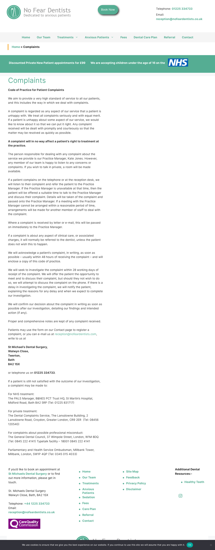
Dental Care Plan (145, 37)
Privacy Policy (136, 483)
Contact (187, 37)
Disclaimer (133, 489)
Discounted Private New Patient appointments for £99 (47, 63)
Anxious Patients (97, 37)
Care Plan (89, 509)
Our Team (43, 37)
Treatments (65, 37)
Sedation (88, 497)
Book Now (108, 9)
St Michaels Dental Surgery (27, 473)
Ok (189, 544)
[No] (210, 545)
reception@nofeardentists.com (75, 334)
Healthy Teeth (194, 482)
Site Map (132, 471)
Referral (169, 37)
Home (26, 37)
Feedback (133, 477)
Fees (123, 37)
